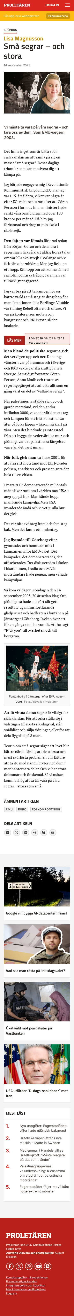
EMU (9, 809)
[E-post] (52, 832)
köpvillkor (39, 1285)
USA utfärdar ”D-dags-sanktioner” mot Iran (37, 1093)
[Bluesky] (43, 832)
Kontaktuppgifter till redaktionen (27, 1277)
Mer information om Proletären (26, 1289)
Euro (22, 809)
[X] (16, 832)
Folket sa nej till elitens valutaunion (46, 340)
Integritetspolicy (16, 1285)
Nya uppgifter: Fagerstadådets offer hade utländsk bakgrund (43, 1128)
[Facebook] (7, 832)
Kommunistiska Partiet (47, 1244)
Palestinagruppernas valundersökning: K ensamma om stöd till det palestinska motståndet (42, 1173)
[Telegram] (34, 832)
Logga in (52, 5)
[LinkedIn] (25, 832)
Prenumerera (58, 16)
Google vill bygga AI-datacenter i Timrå (36, 913)
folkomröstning (46, 809)
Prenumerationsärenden (21, 1281)
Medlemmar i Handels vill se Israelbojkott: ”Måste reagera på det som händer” (42, 1155)
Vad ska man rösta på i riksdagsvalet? (35, 970)
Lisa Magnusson (23, 38)
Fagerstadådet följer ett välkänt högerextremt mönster (44, 1189)
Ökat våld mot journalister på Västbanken (29, 1030)
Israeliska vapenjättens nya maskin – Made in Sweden (41, 1140)
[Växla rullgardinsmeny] (67, 5)
